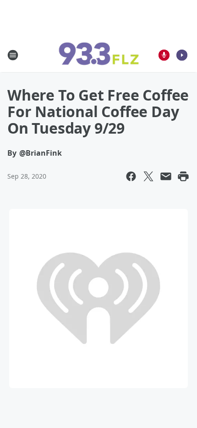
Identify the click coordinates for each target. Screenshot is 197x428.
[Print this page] (183, 176)
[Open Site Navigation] (12, 55)
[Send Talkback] (164, 55)
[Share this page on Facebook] (131, 176)
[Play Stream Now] (181, 55)
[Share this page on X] (148, 176)
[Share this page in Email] (165, 176)
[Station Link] (98, 55)
